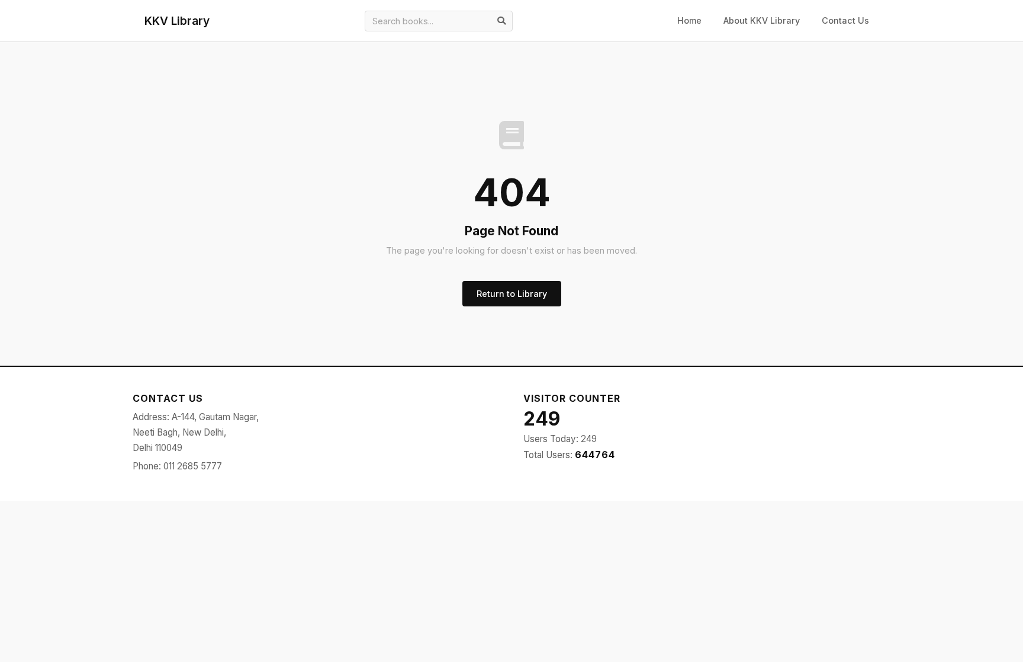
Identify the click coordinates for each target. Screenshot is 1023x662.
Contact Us (845, 20)
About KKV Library (761, 20)
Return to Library (512, 294)
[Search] (501, 21)
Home (689, 20)
